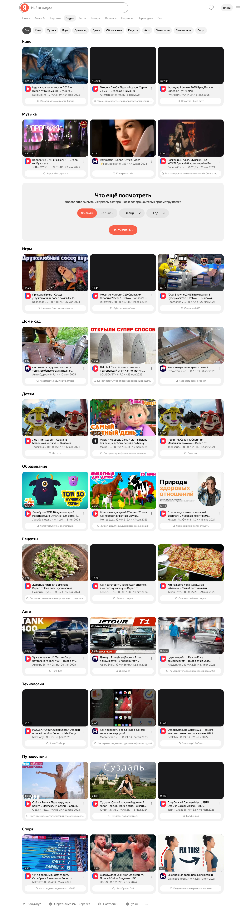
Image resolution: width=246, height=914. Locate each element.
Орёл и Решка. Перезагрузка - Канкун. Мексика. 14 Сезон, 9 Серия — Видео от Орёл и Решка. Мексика (56, 804)
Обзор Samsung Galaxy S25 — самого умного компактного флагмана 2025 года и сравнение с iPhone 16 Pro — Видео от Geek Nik (191, 731)
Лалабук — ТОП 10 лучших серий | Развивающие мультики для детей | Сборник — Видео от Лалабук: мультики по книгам (54, 514)
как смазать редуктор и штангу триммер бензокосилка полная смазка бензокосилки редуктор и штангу (53, 369)
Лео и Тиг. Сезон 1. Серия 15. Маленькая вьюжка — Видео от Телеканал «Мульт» (51, 441)
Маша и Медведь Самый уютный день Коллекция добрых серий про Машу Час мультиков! (123, 441)
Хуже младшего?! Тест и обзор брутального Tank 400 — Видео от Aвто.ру (53, 659)
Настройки (110, 904)
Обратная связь (65, 904)
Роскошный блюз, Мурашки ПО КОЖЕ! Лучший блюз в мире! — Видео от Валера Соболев (191, 161)
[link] (55, 76)
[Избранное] (211, 7)
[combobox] (78, 8)
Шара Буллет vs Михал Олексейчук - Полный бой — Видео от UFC (123, 876)
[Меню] (238, 8)
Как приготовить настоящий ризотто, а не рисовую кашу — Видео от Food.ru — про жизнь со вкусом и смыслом (123, 586)
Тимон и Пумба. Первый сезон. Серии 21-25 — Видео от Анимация (123, 89)
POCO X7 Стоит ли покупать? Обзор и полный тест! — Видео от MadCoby (56, 731)
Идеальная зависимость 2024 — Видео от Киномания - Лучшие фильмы (52, 89)
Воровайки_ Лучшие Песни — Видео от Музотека (55, 161)
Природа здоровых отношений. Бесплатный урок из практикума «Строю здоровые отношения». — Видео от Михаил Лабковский (189, 514)
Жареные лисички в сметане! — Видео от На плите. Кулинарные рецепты (52, 586)
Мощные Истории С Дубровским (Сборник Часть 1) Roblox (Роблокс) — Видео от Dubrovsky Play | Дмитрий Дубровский (123, 296)
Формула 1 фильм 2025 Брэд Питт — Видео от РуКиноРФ (190, 89)
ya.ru (134, 904)
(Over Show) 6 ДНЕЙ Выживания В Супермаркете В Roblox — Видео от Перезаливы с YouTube (190, 296)
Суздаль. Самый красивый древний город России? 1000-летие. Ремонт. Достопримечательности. (122, 804)
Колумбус (34, 904)
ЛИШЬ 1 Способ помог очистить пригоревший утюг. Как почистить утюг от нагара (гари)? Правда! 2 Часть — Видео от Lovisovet (121, 369)
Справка (84, 904)
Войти (227, 7)
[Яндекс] (24, 7)
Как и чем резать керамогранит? (188, 367)
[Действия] (83, 88)
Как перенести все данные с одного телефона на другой (122, 731)
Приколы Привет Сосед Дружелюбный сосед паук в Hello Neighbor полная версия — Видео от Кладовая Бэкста (54, 296)
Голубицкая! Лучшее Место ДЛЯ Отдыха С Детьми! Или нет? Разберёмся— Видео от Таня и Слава (191, 804)
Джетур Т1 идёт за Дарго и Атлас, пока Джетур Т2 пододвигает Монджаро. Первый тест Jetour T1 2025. (121, 659)
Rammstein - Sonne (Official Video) (120, 159)
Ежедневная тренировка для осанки (190, 874)
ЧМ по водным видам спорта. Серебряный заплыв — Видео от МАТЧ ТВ (52, 876)
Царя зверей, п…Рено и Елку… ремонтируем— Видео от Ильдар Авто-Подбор (188, 659)
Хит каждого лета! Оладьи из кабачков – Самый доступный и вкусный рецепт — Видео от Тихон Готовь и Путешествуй (189, 586)
